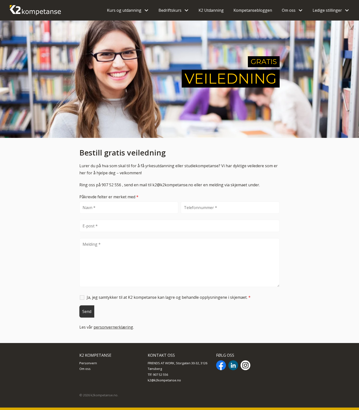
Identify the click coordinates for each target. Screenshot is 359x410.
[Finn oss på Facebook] (221, 366)
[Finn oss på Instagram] (245, 366)
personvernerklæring (113, 327)
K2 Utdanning (211, 10)
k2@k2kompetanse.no (164, 380)
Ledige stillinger (327, 10)
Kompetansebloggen (252, 10)
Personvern (88, 363)
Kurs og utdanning (124, 10)
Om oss (289, 10)
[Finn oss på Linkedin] (233, 366)
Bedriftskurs (169, 10)
